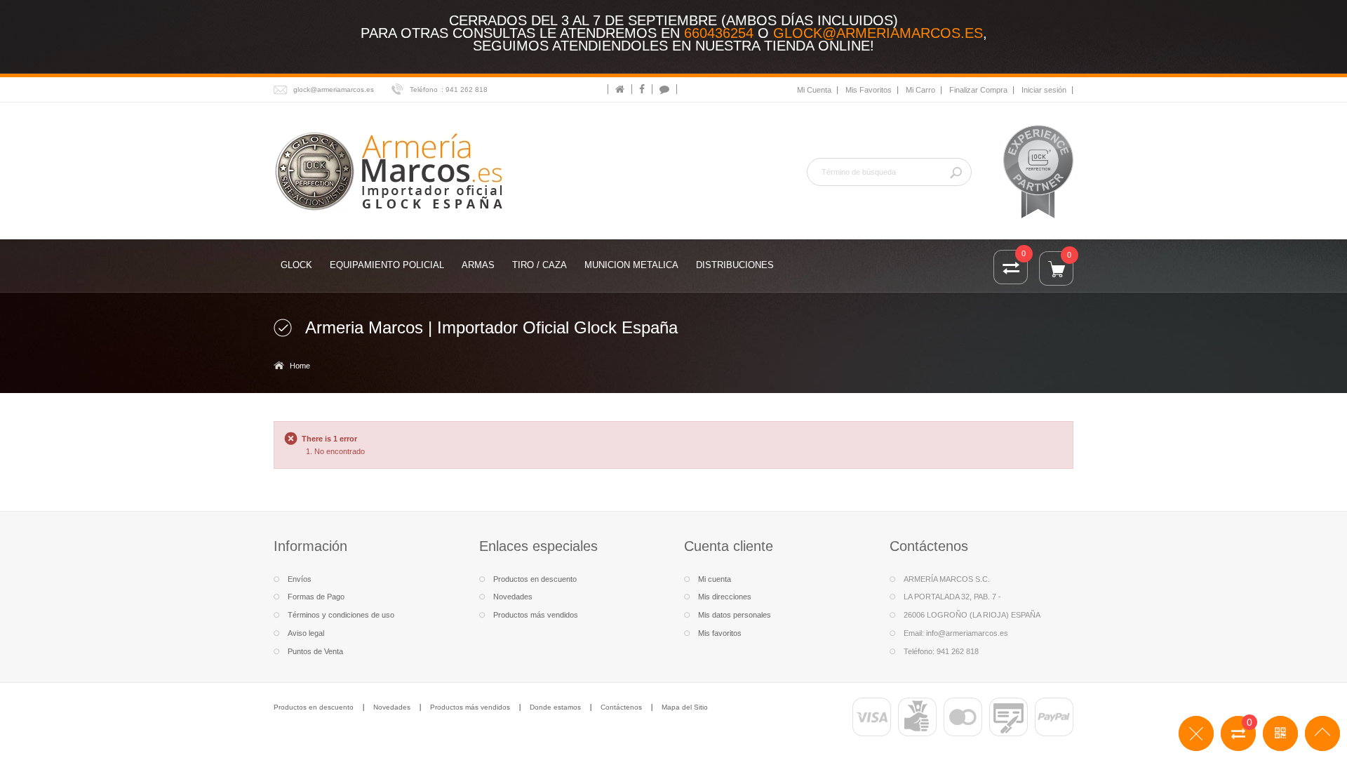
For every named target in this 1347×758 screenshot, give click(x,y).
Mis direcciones (724, 596)
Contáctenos (621, 707)
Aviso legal (306, 633)
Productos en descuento (535, 579)
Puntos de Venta (315, 651)
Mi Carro (920, 90)
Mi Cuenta (814, 90)
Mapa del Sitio (685, 707)
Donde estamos (555, 707)
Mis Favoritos (868, 90)
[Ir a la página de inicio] (619, 89)
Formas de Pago (316, 596)
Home (300, 365)
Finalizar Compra (978, 90)
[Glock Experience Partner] (1038, 171)
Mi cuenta (714, 579)
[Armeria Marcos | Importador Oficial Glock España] (391, 170)
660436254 (718, 33)
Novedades (512, 596)
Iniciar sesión (1043, 90)
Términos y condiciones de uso (341, 615)
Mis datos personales (734, 615)
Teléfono (424, 89)
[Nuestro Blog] (664, 89)
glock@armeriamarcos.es (878, 33)
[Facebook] (642, 89)
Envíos (299, 579)
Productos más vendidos (535, 615)
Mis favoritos (720, 633)
